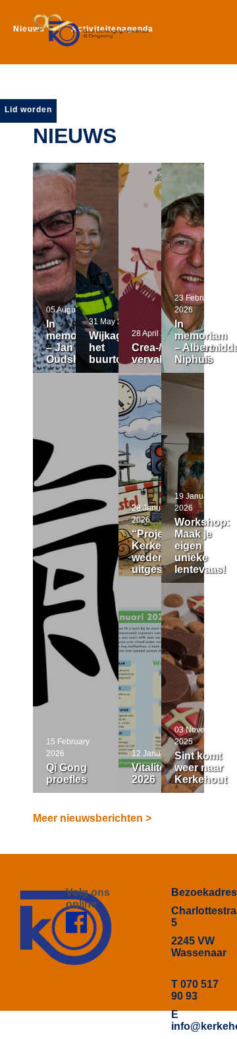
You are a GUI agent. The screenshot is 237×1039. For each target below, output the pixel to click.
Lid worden (28, 109)
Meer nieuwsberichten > (92, 818)
